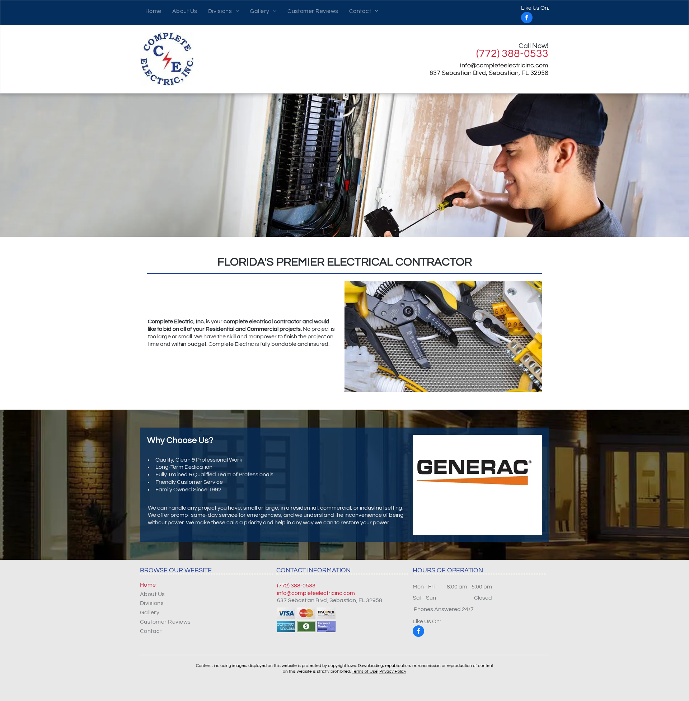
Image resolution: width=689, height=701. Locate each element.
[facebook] (535, 14)
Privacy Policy (392, 671)
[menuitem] (153, 11)
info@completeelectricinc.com (504, 65)
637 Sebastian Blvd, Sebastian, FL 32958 (489, 73)
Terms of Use (365, 671)
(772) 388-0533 (512, 53)
